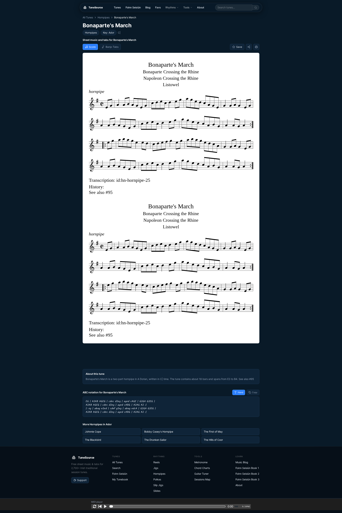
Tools (186, 7)
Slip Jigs (158, 485)
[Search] (255, 7)
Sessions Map (202, 479)
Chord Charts (202, 467)
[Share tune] (249, 47)
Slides (156, 490)
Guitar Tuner (201, 473)
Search (116, 467)
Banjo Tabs (112, 46)
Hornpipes (104, 17)
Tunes (117, 7)
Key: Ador (108, 32)
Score (92, 46)
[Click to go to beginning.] (99, 506)
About (200, 7)
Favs (158, 7)
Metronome (201, 462)
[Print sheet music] (256, 47)
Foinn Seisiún (133, 7)
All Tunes (88, 17)
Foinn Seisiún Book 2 (247, 473)
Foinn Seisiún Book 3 (247, 479)
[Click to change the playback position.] (168, 506)
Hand (240, 392)
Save (239, 46)
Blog (148, 7)
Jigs (155, 467)
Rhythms (170, 7)
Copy (254, 392)
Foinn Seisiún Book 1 (247, 467)
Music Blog (241, 462)
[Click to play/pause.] (105, 506)
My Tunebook (120, 479)
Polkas (157, 479)
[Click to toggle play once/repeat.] (94, 506)
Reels (156, 462)
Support (82, 480)
